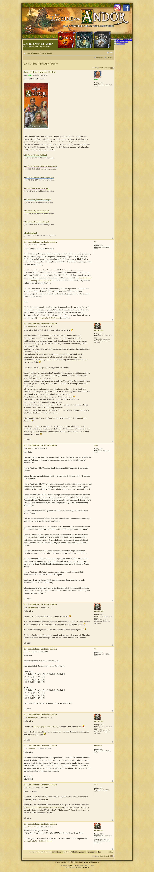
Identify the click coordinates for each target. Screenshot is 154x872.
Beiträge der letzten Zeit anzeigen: (40, 852)
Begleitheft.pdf (31, 233)
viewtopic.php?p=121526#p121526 (38, 841)
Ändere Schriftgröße (111, 52)
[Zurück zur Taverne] (29, 29)
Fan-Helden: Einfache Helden (40, 63)
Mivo (29, 245)
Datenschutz (95, 862)
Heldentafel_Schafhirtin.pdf (36, 188)
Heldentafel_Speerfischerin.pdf (38, 200)
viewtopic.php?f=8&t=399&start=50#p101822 (43, 807)
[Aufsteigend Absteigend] (94, 852)
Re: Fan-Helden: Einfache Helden (40, 242)
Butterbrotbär (32, 326)
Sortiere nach (68, 852)
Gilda (29, 75)
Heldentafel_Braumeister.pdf (37, 211)
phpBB (70, 865)
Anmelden (109, 57)
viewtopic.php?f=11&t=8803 (48, 318)
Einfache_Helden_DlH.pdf (36, 155)
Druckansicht (108, 52)
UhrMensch (31, 749)
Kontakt (57, 862)
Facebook (64, 862)
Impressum (87, 862)
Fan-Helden (47, 53)
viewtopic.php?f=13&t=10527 (45, 726)
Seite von (104, 68)
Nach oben (112, 238)
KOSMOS (71, 862)
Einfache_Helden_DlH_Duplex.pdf (39, 177)
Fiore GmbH (79, 862)
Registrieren (100, 57)
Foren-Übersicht (33, 53)
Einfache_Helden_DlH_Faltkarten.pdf (41, 166)
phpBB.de (86, 867)
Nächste (110, 852)
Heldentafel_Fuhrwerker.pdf (37, 222)
